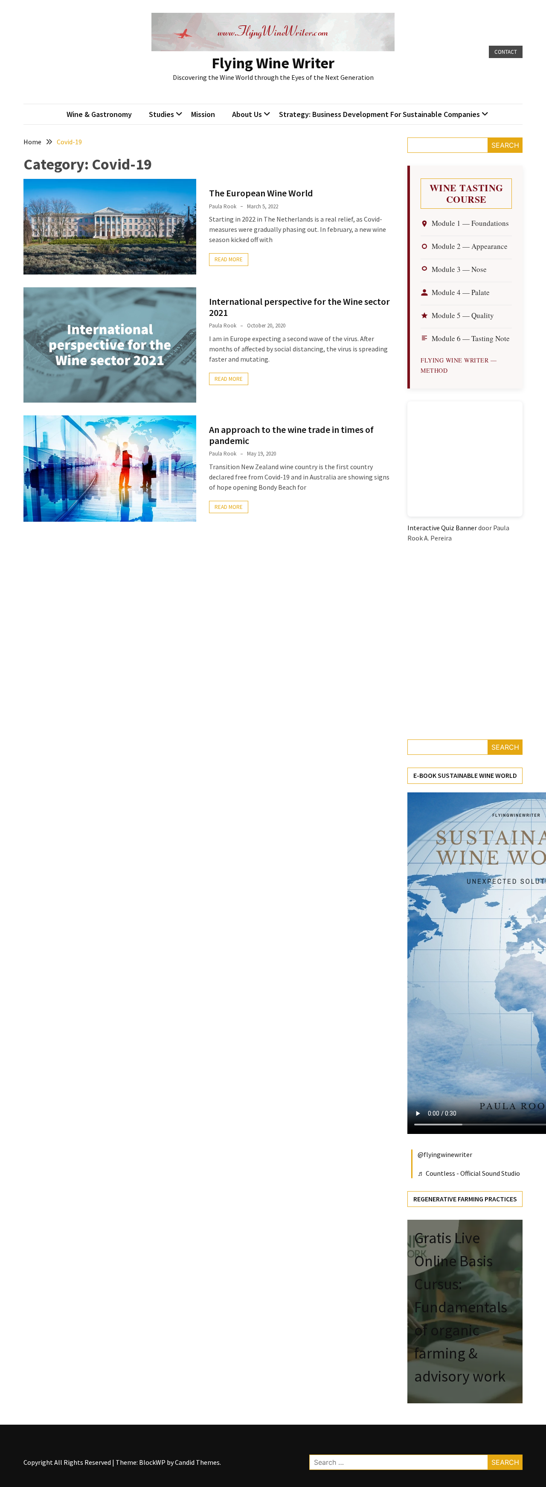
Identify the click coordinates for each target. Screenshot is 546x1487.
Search (505, 145)
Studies (161, 114)
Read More (229, 259)
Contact (505, 52)
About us (247, 114)
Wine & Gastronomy (99, 114)
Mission (203, 114)
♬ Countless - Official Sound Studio (469, 1173)
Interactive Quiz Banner (442, 527)
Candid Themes (197, 1462)
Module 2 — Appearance (470, 246)
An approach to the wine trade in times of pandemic (291, 435)
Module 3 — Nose (459, 269)
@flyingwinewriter (445, 1154)
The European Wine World (261, 193)
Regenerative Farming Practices (465, 1199)
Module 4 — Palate (461, 292)
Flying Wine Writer (273, 63)
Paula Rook (222, 206)
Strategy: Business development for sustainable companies (379, 114)
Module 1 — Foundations (470, 223)
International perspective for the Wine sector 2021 (299, 306)
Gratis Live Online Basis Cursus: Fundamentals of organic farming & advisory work (460, 1307)
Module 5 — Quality (463, 315)
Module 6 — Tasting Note (471, 338)
